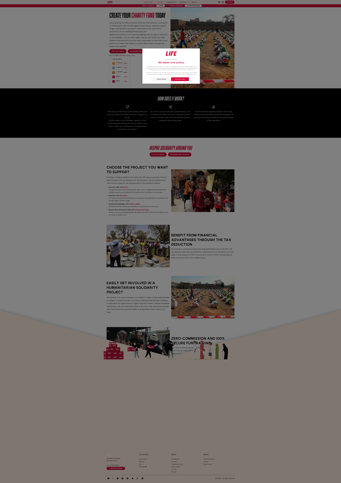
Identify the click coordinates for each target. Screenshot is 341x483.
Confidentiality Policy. (191, 74)
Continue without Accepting (171, 59)
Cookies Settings (161, 79)
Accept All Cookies (180, 79)
